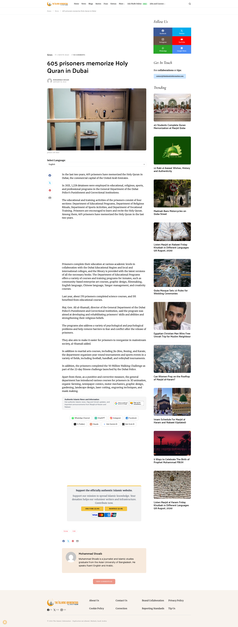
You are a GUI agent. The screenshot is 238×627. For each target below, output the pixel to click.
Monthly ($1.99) (116, 509)
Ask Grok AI (129, 424)
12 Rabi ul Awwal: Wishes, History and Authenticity (172, 169)
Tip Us (171, 608)
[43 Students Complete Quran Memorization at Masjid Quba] (172, 107)
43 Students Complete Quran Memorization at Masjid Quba (170, 126)
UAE (74, 531)
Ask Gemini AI (111, 424)
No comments (79, 55)
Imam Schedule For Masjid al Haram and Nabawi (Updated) (170, 421)
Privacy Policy (176, 600)
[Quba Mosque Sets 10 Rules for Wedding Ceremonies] (172, 273)
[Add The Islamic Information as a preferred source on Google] (121, 403)
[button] (190, 4)
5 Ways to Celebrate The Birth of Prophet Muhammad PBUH (172, 460)
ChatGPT (101, 418)
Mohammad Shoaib (61, 80)
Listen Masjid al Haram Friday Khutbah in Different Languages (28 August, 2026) (171, 505)
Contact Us (121, 600)
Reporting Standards (153, 608)
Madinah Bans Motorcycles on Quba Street (170, 212)
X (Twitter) (81, 424)
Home (49, 11)
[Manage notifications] (5, 622)
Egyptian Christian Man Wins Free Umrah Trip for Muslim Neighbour (172, 335)
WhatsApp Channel (82, 418)
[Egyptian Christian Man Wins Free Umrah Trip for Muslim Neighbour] (172, 316)
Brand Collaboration (153, 600)
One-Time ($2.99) (92, 509)
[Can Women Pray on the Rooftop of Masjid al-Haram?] (172, 359)
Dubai (66, 531)
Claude (95, 424)
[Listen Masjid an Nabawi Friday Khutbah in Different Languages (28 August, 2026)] (172, 231)
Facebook (133, 418)
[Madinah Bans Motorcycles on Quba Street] (172, 193)
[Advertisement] (96, 36)
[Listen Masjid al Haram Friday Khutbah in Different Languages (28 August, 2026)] (172, 484)
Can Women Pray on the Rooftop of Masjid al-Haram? (172, 378)
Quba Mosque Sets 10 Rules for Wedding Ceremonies (171, 292)
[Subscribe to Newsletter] (137, 403)
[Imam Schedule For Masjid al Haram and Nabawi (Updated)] (172, 402)
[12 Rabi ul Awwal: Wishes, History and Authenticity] (172, 150)
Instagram (117, 418)
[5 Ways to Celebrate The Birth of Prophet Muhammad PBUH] (172, 443)
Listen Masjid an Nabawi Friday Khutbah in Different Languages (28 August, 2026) (171, 247)
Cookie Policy (96, 608)
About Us (94, 600)
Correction (121, 608)
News (57, 11)
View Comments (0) (104, 581)
